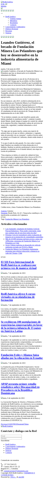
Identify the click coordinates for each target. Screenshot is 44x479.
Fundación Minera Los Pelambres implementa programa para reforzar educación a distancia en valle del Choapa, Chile (22, 251)
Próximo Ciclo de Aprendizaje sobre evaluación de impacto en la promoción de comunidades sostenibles (24, 236)
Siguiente (4, 213)
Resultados (14, 23)
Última (26, 424)
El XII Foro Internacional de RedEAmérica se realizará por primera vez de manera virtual (19, 265)
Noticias (8, 33)
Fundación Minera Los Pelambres (17, 219)
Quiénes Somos (15, 19)
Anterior (4, 211)
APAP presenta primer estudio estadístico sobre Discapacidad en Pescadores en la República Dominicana (20, 388)
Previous (4, 424)
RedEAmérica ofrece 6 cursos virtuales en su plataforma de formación (18, 296)
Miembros (13, 21)
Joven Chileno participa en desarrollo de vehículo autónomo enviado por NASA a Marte (23, 246)
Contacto (13, 25)
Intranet (3, 6)
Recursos (8, 31)
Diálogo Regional (11, 29)
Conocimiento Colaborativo (15, 27)
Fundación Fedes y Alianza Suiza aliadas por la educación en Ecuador (22, 356)
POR (3, 4)
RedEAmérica (10, 17)
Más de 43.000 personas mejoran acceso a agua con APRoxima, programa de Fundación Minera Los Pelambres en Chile (23, 241)
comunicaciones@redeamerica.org (16, 471)
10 (16, 424)
